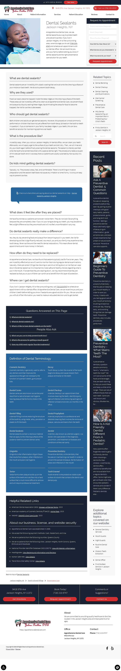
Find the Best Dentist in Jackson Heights (102, 566)
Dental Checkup (101, 87)
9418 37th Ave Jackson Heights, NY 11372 (72, 8)
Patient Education (76, 14)
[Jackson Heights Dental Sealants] (20, 64)
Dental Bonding (101, 83)
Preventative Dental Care (100, 106)
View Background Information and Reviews (39, 552)
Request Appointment (60, 599)
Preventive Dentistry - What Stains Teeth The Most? (101, 350)
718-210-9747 (62, 286)
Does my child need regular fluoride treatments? (31, 344)
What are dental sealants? (22, 317)
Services (57, 14)
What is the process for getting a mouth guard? (30, 340)
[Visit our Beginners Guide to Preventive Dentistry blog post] (102, 263)
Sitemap (17, 649)
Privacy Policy (10, 649)
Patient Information (38, 14)
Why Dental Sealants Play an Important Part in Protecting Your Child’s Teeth (102, 116)
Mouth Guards (100, 536)
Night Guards (100, 540)
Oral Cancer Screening (99, 99)
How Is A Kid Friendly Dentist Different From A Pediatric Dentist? (101, 433)
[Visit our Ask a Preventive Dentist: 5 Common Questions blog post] (102, 177)
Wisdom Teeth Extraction (100, 552)
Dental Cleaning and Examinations (102, 92)
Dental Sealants (23, 574)
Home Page (54, 511)
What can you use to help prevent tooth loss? (29, 335)
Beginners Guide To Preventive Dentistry (100, 271)
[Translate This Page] (117, 667)
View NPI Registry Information (63, 548)
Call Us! (107, 8)
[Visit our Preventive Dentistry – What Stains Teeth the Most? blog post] (102, 340)
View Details (30, 557)
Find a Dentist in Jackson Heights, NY (103, 128)
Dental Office (100, 560)
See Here (70, 2)
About (19, 14)
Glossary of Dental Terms (48, 507)
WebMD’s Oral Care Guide (28, 515)
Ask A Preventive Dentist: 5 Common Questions (100, 186)
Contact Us (110, 14)
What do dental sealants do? (23, 321)
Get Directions (19, 599)
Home (6, 14)
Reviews (94, 14)
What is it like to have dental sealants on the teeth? (31, 326)
